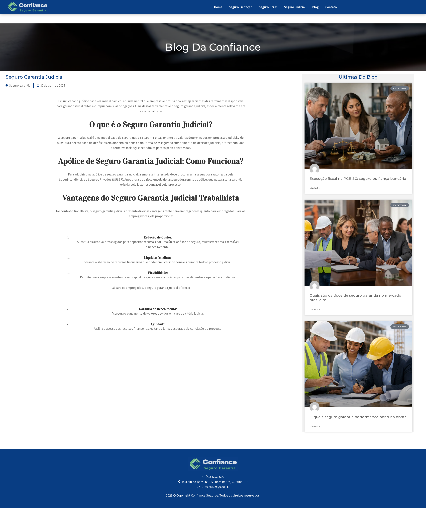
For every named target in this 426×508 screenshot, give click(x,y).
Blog (315, 7)
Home (218, 7)
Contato (331, 7)
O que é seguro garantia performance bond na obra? (358, 417)
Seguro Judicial (295, 7)
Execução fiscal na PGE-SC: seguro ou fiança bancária (358, 178)
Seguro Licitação (240, 7)
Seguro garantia (19, 85)
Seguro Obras (268, 7)
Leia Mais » (315, 188)
